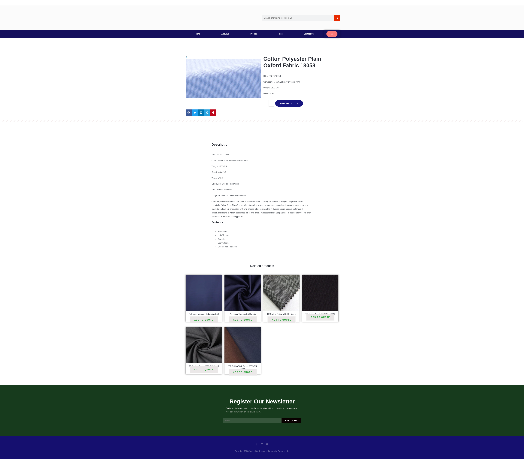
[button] (189, 112)
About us (225, 34)
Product (253, 34)
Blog (280, 34)
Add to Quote (289, 103)
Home (197, 34)
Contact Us (309, 34)
